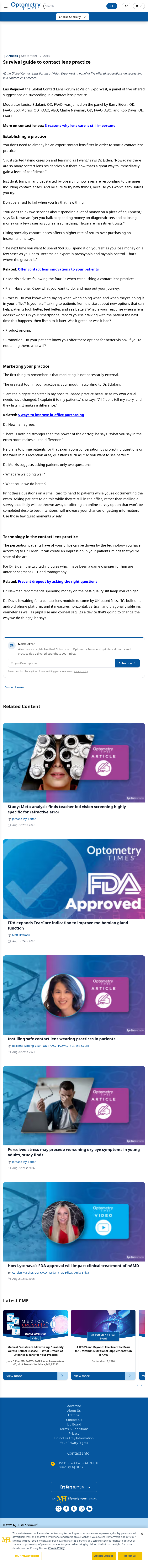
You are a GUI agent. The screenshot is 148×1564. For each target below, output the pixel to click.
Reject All (130, 1555)
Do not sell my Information (74, 1438)
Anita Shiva (81, 1272)
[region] (74, 1546)
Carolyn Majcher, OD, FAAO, (29, 1272)
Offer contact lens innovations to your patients (58, 269)
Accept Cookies (104, 1555)
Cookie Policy (56, 1548)
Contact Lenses (14, 687)
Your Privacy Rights (74, 1443)
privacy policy (80, 671)
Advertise (74, 1406)
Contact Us (74, 1420)
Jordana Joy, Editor (24, 819)
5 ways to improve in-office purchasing (51, 414)
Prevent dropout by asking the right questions (57, 581)
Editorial (74, 1415)
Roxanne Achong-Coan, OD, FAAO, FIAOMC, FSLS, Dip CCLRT (50, 1046)
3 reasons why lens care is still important (79, 125)
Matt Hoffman (21, 935)
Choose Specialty (70, 17)
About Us (74, 1410)
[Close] (142, 1534)
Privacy (74, 1433)
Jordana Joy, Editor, (61, 1272)
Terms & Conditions (74, 1429)
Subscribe (125, 663)
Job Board (74, 1424)
